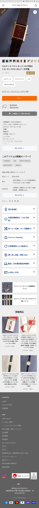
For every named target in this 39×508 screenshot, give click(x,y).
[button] (19, 210)
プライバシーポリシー (9, 456)
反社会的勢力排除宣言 (9, 463)
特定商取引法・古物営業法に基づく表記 (15, 453)
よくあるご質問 (7, 422)
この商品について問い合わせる (20, 113)
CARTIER (7, 161)
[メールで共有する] (18, 201)
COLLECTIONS (7, 405)
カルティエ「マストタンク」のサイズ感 (15, 91)
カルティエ (7, 79)
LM (29, 79)
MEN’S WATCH (25, 161)
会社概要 (5, 432)
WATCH (18, 165)
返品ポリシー (6, 460)
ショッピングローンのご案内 (11, 425)
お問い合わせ (6, 418)
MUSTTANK (8, 165)
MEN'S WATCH (9, 84)
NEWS (4, 446)
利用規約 (5, 439)
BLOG (4, 449)
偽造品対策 (5, 467)
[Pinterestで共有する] (15, 201)
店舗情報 (5, 408)
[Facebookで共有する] (10, 201)
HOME (4, 401)
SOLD (19, 98)
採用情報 (5, 436)
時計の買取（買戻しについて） (12, 429)
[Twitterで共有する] (12, 201)
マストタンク (19, 79)
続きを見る (18, 148)
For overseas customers (9, 443)
